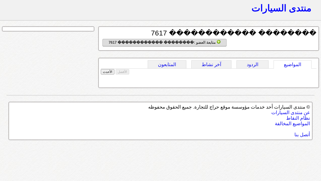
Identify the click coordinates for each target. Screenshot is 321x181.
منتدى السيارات (281, 8)
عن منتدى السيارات (290, 112)
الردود (252, 64)
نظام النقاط (298, 118)
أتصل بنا (302, 134)
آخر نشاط (211, 64)
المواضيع (292, 64)
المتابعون (167, 64)
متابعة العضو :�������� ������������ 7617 (163, 42)
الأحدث (107, 72)
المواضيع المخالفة (292, 123)
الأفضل (122, 72)
